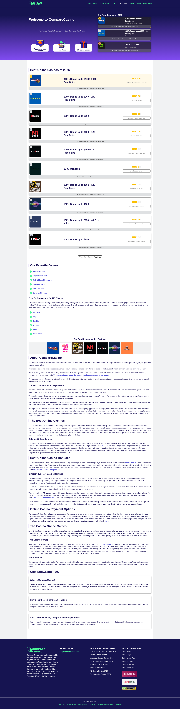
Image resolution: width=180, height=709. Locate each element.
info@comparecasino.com (69, 651)
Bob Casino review (136, 188)
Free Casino (106, 544)
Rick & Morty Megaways (42, 280)
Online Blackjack (128, 664)
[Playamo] (102, 348)
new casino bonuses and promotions (47, 470)
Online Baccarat (127, 668)
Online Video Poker (129, 658)
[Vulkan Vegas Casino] (53, 348)
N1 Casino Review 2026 (99, 671)
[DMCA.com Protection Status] (137, 688)
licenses (105, 446)
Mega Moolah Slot (40, 276)
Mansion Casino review (136, 118)
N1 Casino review (137, 136)
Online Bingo (126, 655)
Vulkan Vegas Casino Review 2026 (103, 651)
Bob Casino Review (97, 668)
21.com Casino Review (98, 655)
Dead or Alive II (38, 284)
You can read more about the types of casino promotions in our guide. (81, 375)
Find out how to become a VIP (44, 498)
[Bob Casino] (77, 348)
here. (107, 521)
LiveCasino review (136, 171)
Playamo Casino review (136, 153)
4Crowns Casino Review (99, 664)
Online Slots (126, 651)
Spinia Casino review (136, 206)
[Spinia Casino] (114, 348)
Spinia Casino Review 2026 (100, 674)
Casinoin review (130, 36)
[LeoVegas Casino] (127, 348)
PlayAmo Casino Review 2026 (101, 661)
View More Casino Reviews (90, 257)
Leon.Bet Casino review (136, 241)
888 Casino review (130, 47)
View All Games (39, 271)
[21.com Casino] (65, 348)
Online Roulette (127, 661)
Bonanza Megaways (41, 293)
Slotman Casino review (137, 224)
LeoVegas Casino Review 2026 (101, 658)
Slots (35, 329)
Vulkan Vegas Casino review (133, 23)
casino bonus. (130, 463)
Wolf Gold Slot (38, 289)
